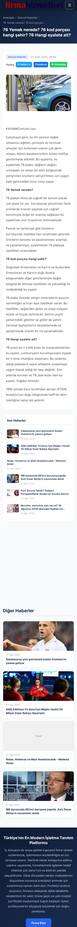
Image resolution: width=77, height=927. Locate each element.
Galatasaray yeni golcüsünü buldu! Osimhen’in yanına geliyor (41, 432)
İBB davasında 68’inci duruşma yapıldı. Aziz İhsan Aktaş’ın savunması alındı (43, 477)
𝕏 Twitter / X (23, 64)
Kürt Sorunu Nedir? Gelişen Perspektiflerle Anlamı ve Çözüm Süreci (45, 492)
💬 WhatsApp (58, 64)
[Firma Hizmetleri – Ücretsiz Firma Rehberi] (34, 5)
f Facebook (41, 64)
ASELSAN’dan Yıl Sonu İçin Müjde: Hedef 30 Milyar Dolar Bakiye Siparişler (45, 447)
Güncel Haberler (28, 17)
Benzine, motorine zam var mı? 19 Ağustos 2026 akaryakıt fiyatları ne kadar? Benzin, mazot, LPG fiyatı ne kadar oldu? (42, 510)
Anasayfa (8, 17)
